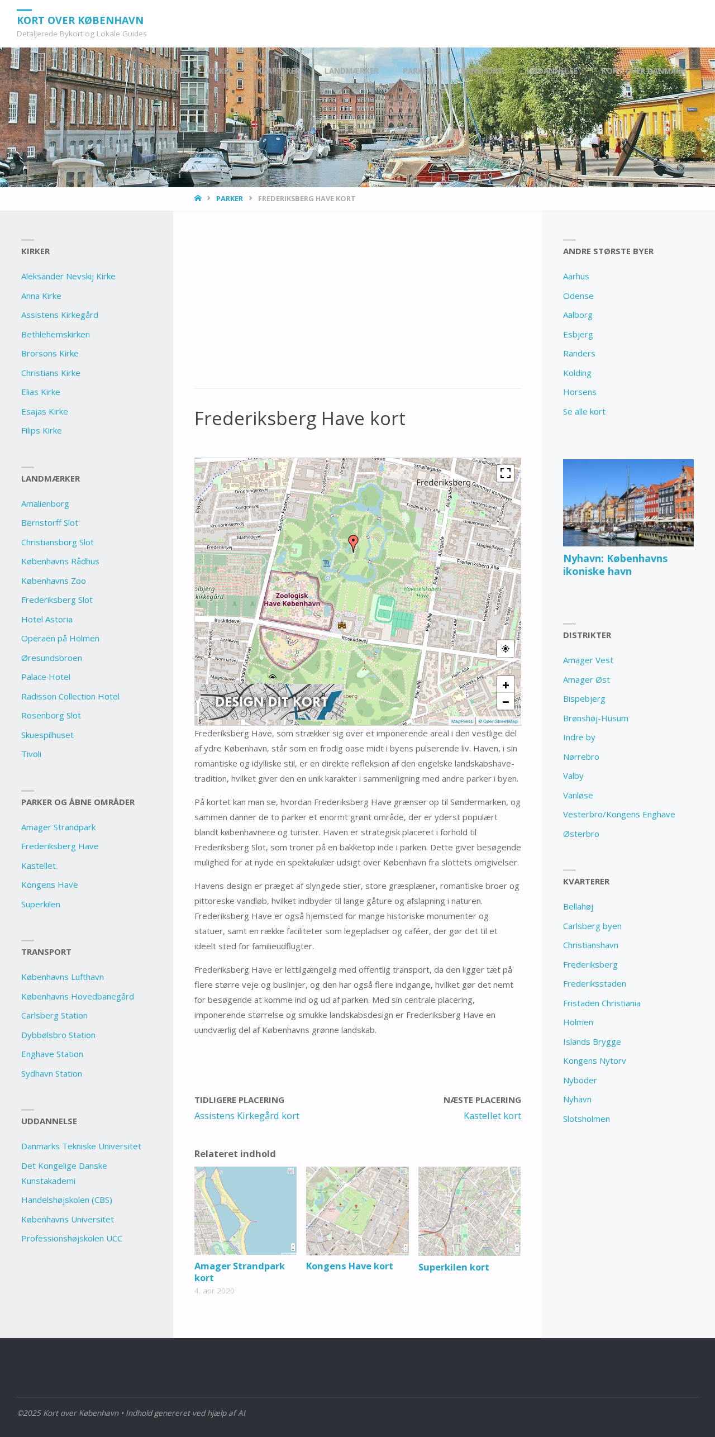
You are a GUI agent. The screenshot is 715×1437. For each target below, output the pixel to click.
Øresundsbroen (51, 657)
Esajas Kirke (44, 411)
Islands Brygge (592, 1041)
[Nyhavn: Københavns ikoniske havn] (628, 502)
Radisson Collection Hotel (70, 696)
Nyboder (580, 1080)
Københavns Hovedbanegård (77, 996)
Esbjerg (578, 334)
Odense (578, 295)
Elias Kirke (40, 391)
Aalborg (578, 314)
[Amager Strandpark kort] (245, 1211)
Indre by (579, 737)
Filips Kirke (41, 430)
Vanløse (578, 795)
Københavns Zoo (53, 580)
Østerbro (581, 833)
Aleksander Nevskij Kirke (68, 276)
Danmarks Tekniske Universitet (81, 1145)
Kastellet (38, 865)
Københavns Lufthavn (62, 976)
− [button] (506, 701)
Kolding (577, 372)
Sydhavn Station (51, 1073)
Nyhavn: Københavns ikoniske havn (615, 564)
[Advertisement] (357, 306)
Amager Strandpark (58, 826)
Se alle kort (584, 411)
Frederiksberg (590, 964)
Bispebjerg (584, 698)
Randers (579, 353)
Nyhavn (577, 1099)
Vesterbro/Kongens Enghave (619, 814)
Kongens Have (49, 884)
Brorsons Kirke (50, 353)
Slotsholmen (586, 1118)
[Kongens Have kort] (357, 1211)
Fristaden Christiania (602, 1002)
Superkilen (40, 904)
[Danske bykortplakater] (272, 701)
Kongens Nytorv (594, 1060)
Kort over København (80, 19)
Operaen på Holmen (60, 638)
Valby (573, 775)
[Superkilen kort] (469, 1211)
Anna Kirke (41, 295)
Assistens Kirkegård (59, 314)
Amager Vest (588, 659)
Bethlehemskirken (55, 334)
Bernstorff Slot (49, 522)
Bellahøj (578, 906)
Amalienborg (45, 503)
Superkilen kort (453, 1266)
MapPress (462, 721)
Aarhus (576, 276)
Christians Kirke (50, 372)
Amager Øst (586, 679)
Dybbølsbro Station (58, 1034)
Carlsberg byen (592, 925)
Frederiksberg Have (60, 845)
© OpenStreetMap (498, 721)
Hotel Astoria (47, 619)
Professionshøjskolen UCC (71, 1238)
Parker (229, 198)
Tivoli (31, 753)
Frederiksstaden (594, 983)
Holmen (578, 1021)
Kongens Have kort (349, 1265)
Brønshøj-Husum (595, 718)
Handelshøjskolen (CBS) (66, 1199)
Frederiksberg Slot (57, 599)
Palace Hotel (45, 676)
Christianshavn (590, 944)
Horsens (580, 391)
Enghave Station (52, 1053)
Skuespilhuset (47, 734)
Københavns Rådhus (60, 561)
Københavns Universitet (67, 1219)
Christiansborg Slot (57, 542)
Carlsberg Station (54, 1015)
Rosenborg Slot (51, 715)
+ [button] (506, 684)
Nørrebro (581, 756)
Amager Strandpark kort (239, 1271)
